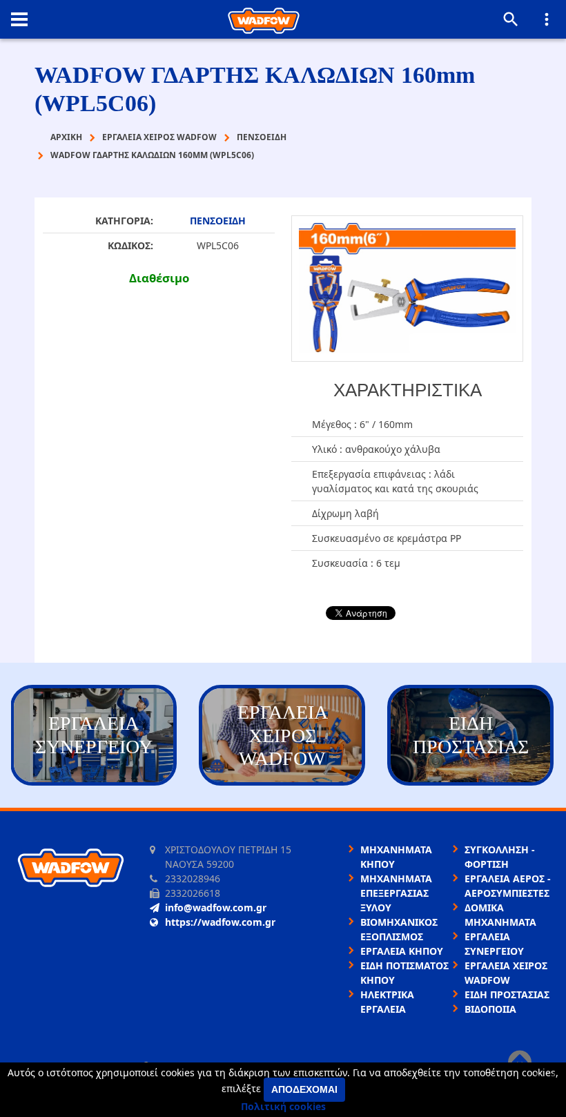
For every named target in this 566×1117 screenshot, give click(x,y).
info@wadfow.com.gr (215, 907)
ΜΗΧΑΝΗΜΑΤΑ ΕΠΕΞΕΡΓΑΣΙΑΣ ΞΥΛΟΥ (396, 893)
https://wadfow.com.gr (220, 922)
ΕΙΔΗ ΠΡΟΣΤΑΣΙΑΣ (507, 994)
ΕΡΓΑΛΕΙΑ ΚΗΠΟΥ (401, 951)
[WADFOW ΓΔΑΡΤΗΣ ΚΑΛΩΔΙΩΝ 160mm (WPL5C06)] (407, 288)
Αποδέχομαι (304, 1089)
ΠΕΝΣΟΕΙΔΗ (218, 220)
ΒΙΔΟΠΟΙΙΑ (490, 1009)
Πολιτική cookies (283, 1106)
